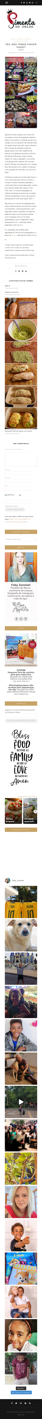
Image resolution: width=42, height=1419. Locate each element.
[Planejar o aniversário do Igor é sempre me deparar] (21, 1268)
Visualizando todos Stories (27, 796)
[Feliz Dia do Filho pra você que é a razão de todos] (21, 1335)
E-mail (7, 478)
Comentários (21, 266)
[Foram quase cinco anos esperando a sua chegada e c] (21, 1235)
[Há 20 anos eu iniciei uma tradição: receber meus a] (21, 1135)
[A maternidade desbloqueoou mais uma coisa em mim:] (21, 902)
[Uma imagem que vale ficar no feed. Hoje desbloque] (21, 1102)
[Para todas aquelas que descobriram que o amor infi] (21, 1069)
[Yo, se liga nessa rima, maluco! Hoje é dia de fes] (21, 1035)
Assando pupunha (11, 292)
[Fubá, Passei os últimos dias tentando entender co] (21, 935)
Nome (7, 470)
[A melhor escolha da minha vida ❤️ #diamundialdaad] (21, 1368)
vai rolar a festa (21, 41)
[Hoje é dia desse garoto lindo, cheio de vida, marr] (21, 969)
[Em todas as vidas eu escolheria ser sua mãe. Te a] (21, 1302)
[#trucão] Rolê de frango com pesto (18, 431)
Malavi (14, 235)
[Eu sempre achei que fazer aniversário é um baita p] (21, 1202)
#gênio (7, 286)
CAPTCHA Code (11, 506)
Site (6, 485)
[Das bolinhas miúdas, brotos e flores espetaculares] (21, 1168)
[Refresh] (20, 495)
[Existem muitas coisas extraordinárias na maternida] (21, 1002)
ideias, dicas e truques (21, 39)
